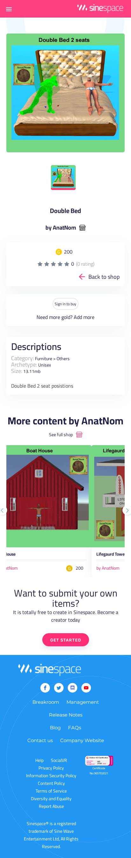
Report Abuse (51, 806)
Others (63, 358)
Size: (16, 371)
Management (82, 702)
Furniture (43, 358)
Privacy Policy (51, 768)
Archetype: (24, 364)
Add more (84, 317)
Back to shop (104, 276)
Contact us (40, 740)
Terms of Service (51, 791)
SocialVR (59, 760)
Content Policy (51, 783)
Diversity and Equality (51, 798)
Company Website (82, 740)
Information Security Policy (51, 775)
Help (39, 760)
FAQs (74, 728)
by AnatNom (60, 228)
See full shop (61, 434)
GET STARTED (65, 640)
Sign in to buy (65, 304)
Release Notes (65, 715)
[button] (9, 9)
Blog (55, 728)
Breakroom (45, 702)
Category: (22, 358)
